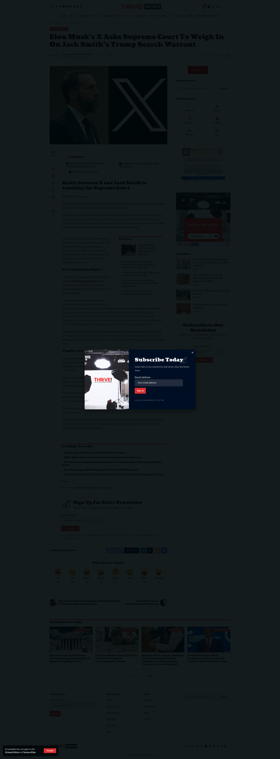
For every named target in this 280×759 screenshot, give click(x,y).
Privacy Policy (12, 752)
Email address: (143, 377)
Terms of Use (29, 752)
